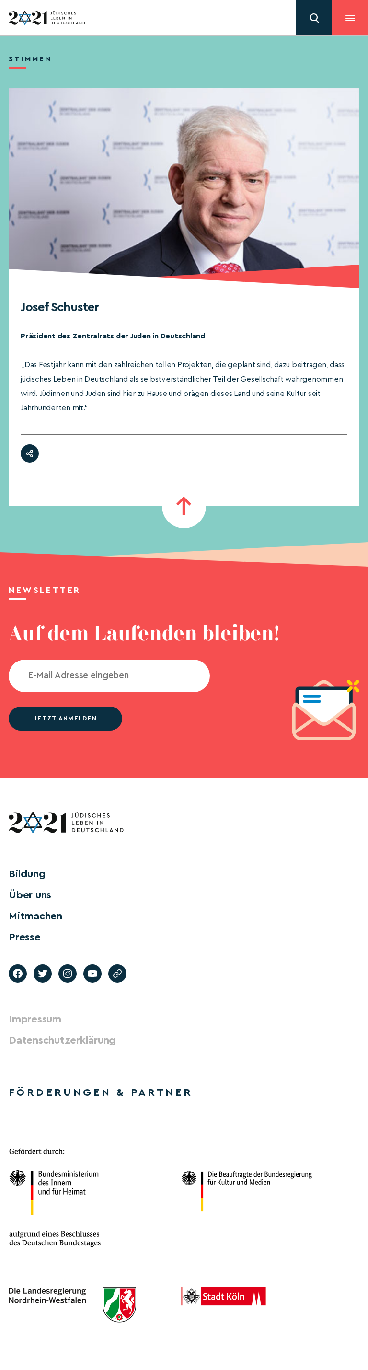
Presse (25, 937)
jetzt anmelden (65, 718)
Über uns (30, 895)
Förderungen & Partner (101, 1092)
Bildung (27, 874)
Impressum (35, 1019)
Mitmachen (35, 916)
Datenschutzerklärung (62, 1040)
